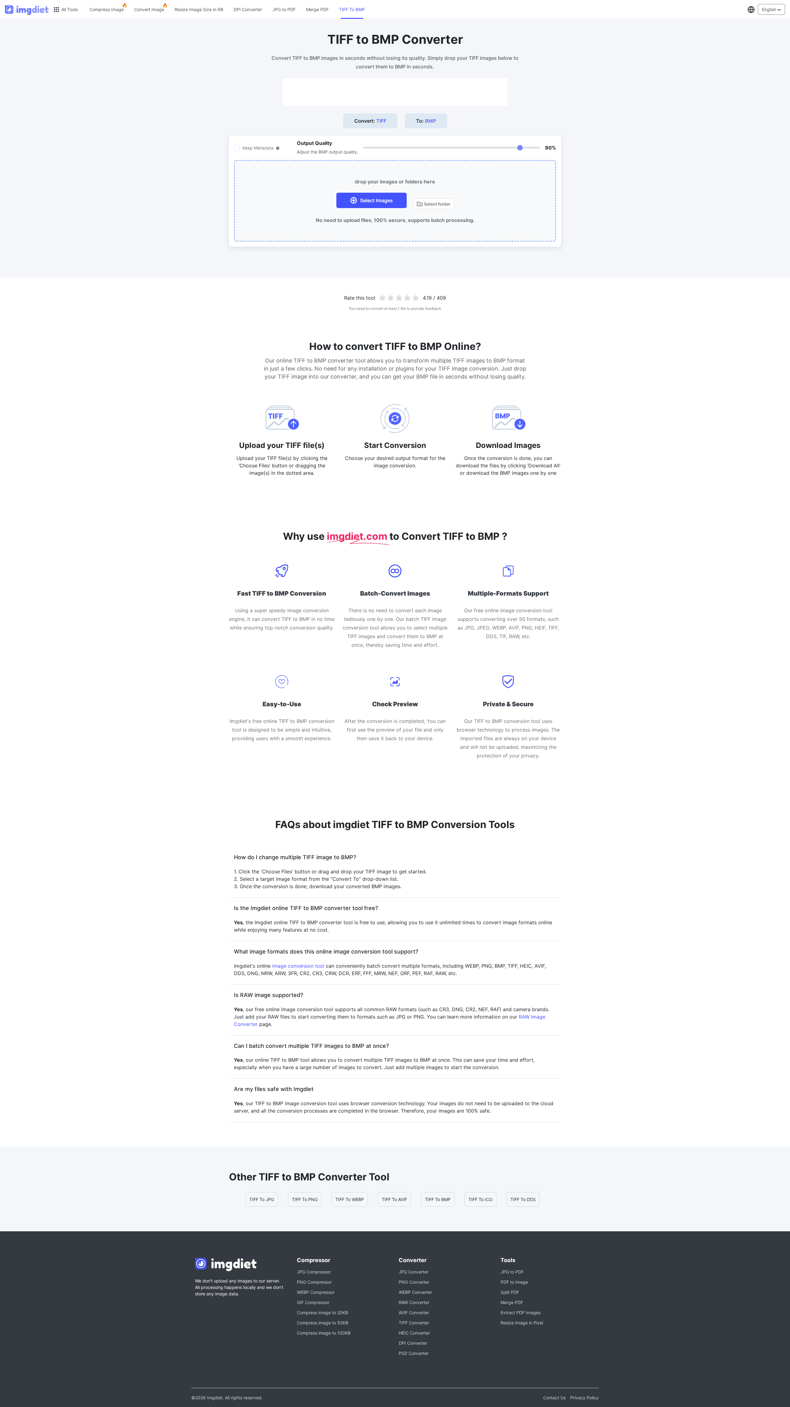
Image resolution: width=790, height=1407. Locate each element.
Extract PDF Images (521, 1312)
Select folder (437, 204)
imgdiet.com (358, 536)
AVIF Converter (414, 1312)
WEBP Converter (415, 1292)
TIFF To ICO (480, 1199)
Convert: (370, 121)
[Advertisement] (395, 92)
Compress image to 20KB (322, 1312)
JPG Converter (413, 1271)
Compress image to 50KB (322, 1322)
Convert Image (149, 9)
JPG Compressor (314, 1271)
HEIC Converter (414, 1332)
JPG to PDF (284, 9)
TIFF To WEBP (349, 1199)
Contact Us (554, 1397)
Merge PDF (317, 9)
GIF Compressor (313, 1302)
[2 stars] (391, 297)
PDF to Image (514, 1282)
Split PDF (510, 1292)
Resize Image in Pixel (522, 1322)
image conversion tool (298, 966)
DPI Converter (248, 9)
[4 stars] (407, 297)
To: (426, 121)
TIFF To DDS (523, 1199)
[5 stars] (415, 297)
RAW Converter (414, 1302)
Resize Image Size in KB (199, 9)
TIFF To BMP (352, 9)
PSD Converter (414, 1353)
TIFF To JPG (261, 1199)
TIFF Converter (414, 1322)
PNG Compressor (314, 1282)
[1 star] (382, 297)
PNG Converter (414, 1282)
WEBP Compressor (316, 1292)
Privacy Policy (584, 1397)
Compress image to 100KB (324, 1332)
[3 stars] (399, 297)
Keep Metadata (258, 147)
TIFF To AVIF (394, 1199)
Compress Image (106, 9)
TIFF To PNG (305, 1199)
